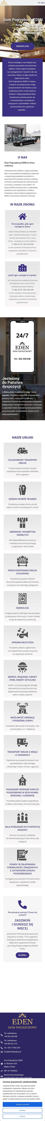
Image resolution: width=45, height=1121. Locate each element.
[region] (22, 1099)
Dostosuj (22, 1110)
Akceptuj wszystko (22, 1104)
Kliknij (22, 955)
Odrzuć (22, 1116)
